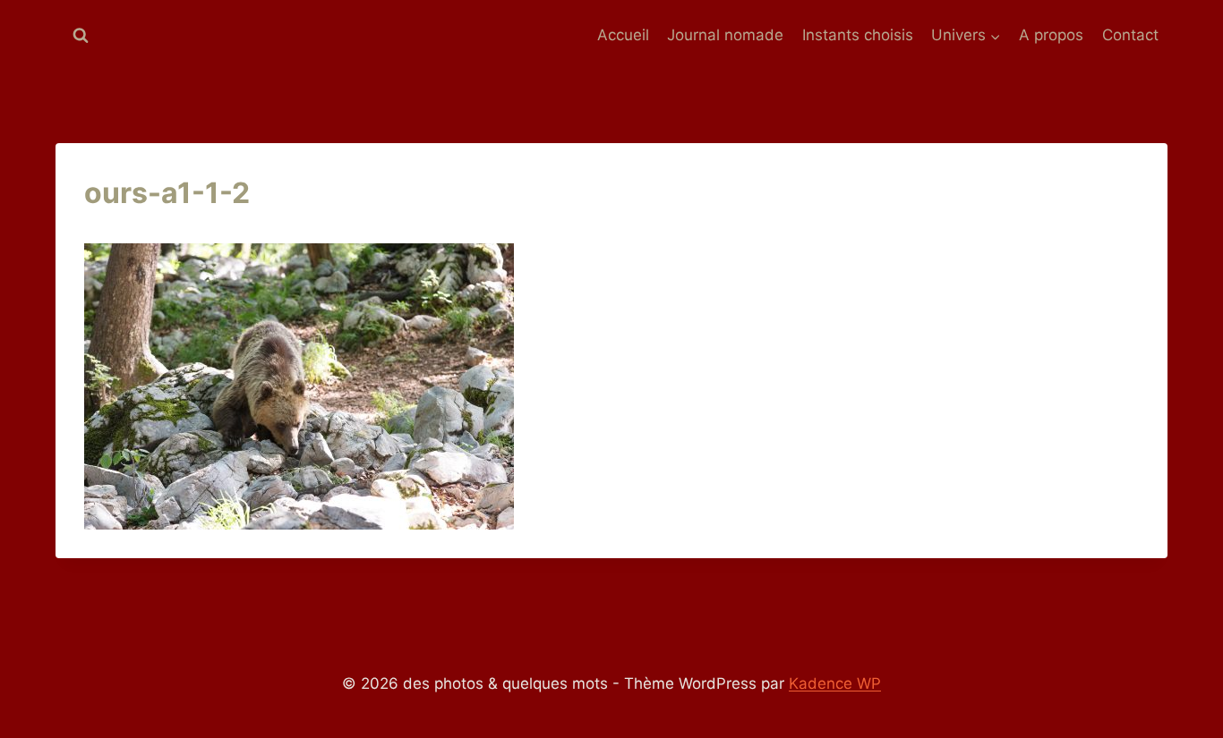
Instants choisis (857, 35)
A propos (1051, 35)
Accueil (623, 35)
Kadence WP (835, 683)
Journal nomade (725, 35)
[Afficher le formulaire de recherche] (80, 36)
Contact (1130, 35)
